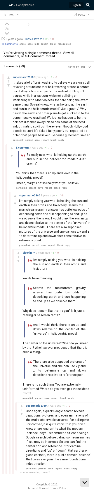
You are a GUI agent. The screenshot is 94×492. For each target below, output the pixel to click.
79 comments (10, 44)
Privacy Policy (58, 488)
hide (37, 44)
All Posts (80, 14)
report (44, 44)
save (30, 44)
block (53, 44)
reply (61, 140)
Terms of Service (38, 488)
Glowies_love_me (34, 39)
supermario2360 (23, 77)
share (22, 44)
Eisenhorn (22, 147)
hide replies (64, 44)
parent (29, 140)
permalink (18, 140)
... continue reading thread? (34, 472)
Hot (11, 14)
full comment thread (40, 56)
